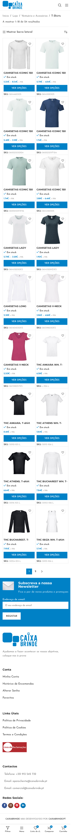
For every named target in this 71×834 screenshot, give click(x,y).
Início (6, 16)
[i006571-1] (15, 747)
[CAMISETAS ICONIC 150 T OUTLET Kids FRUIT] (52, 112)
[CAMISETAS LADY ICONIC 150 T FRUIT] (19, 229)
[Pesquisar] (59, 5)
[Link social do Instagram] (10, 805)
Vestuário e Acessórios (35, 16)
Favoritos (8, 697)
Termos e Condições (15, 734)
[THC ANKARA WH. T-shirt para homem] (52, 346)
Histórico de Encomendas (18, 683)
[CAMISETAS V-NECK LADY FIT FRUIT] (52, 288)
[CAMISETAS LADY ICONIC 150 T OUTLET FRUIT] (52, 229)
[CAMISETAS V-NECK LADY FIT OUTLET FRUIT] (19, 346)
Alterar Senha (11, 690)
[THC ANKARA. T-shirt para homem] (19, 404)
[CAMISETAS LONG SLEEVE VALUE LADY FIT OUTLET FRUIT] (19, 288)
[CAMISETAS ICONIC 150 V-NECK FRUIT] (52, 171)
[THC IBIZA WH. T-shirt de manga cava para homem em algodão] (52, 521)
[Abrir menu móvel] (66, 5)
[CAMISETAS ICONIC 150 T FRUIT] (52, 54)
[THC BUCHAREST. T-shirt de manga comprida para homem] (19, 521)
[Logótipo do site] (12, 5)
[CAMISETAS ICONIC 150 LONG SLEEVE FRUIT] (19, 54)
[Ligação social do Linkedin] (23, 805)
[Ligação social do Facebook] (4, 805)
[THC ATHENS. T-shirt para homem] (19, 463)
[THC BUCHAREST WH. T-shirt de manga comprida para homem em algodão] (52, 463)
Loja (15, 16)
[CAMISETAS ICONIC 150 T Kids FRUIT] (19, 112)
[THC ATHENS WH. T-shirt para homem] (52, 404)
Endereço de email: (14, 599)
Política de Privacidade (17, 720)
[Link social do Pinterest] (16, 805)
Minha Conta (11, 676)
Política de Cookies (14, 727)
